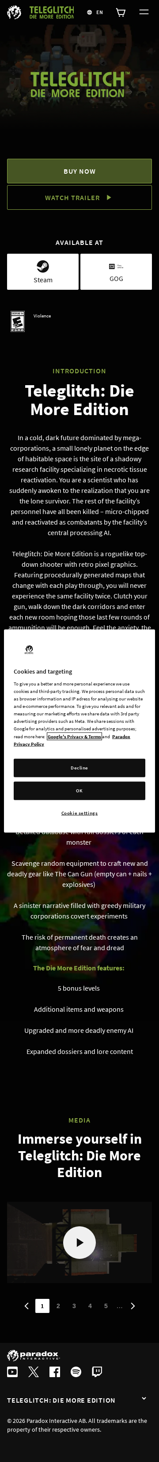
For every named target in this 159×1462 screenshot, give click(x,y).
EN (99, 12)
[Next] (133, 1306)
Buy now (80, 171)
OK (79, 790)
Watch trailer (72, 197)
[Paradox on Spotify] (76, 1372)
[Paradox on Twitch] (97, 1372)
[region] (79, 731)
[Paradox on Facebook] (54, 1372)
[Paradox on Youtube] (12, 1372)
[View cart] (121, 12)
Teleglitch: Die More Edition (61, 1400)
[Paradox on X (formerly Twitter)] (33, 1372)
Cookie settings (79, 812)
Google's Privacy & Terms (74, 736)
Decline (79, 767)
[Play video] (79, 1242)
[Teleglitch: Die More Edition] (144, 1399)
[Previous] (26, 1306)
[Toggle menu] (142, 12)
